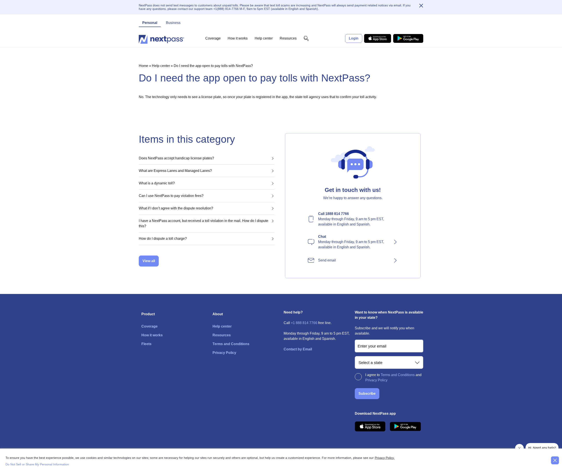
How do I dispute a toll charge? (163, 238)
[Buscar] (306, 38)
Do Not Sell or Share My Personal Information (37, 464)
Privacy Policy (224, 353)
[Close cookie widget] (555, 460)
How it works (238, 38)
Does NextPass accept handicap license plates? (176, 158)
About (218, 314)
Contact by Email (298, 349)
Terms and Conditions (231, 344)
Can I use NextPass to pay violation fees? (171, 196)
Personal (149, 23)
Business (173, 23)
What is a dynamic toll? (157, 183)
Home (143, 66)
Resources (288, 38)
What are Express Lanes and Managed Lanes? (175, 171)
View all (148, 261)
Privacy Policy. (384, 457)
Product (148, 314)
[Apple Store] (377, 38)
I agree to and (393, 377)
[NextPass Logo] (161, 38)
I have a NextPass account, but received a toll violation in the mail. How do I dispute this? (203, 223)
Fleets (146, 344)
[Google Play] (408, 38)
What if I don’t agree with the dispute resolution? (176, 208)
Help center (264, 38)
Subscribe (367, 393)
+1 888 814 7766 (304, 323)
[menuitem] (353, 219)
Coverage (213, 38)
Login (353, 38)
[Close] (421, 6)
